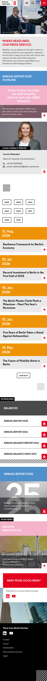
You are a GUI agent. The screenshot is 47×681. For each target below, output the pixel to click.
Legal (5, 655)
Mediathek (4, 544)
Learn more (5, 94)
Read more (4, 239)
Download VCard (44, 171)
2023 (7, 211)
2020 (7, 220)
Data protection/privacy (12, 651)
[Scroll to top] (41, 675)
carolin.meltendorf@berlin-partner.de (22, 166)
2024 (30, 202)
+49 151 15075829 (14, 163)
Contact (6, 639)
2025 (18, 202)
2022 (18, 211)
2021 (30, 211)
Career (6, 643)
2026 (7, 202)
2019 (18, 220)
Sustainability (8, 647)
